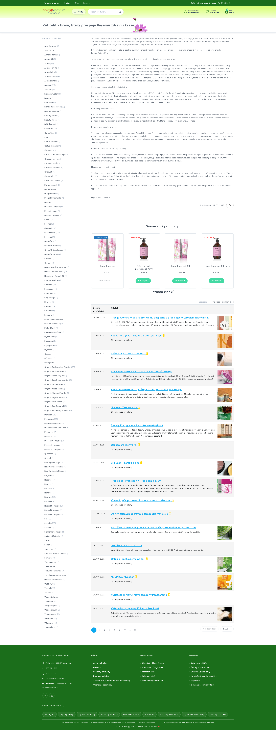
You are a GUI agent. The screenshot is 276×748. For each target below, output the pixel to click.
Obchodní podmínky (102, 684)
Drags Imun (49, 193)
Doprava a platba (101, 676)
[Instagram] (51, 695)
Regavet (48, 480)
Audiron (47, 85)
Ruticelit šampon (52, 514)
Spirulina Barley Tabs (54, 553)
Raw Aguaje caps (52, 462)
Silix (46, 518)
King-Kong (49, 297)
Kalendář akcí (148, 676)
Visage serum (50, 610)
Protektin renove (52, 445)
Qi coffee (48, 453)
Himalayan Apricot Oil (54, 276)
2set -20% (101, 237)
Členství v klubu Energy (153, 663)
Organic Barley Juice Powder (57, 367)
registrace (158, 667)
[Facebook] (45, 695)
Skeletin (48, 523)
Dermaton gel (50, 185)
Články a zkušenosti (200, 667)
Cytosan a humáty (87, 714)
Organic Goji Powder (53, 384)
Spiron (47, 544)
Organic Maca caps (53, 388)
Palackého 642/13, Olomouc (58, 663)
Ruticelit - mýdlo (52, 506)
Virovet (47, 592)
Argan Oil (48, 59)
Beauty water (50, 120)
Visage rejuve (50, 605)
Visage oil (48, 601)
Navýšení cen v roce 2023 (126, 545)
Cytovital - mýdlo (52, 180)
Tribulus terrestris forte (55, 575)
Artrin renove (50, 76)
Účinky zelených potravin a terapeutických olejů (140, 513)
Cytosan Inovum (52, 159)
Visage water (50, 614)
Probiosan (49, 419)
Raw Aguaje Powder (53, 466)
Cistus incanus (51, 146)
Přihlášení (147, 667)
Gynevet (48, 258)
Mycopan (48, 341)
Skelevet (48, 527)
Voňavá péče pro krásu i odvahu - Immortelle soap (141, 500)
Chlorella (48, 284)
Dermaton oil (50, 189)
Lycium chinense (52, 323)
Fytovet (48, 237)
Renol (47, 488)
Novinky (97, 667)
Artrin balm (49, 72)
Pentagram (49, 714)
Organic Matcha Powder (55, 393)
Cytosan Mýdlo (51, 163)
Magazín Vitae (149, 671)
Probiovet (48, 432)
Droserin (48, 202)
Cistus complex (51, 141)
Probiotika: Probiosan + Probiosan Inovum (136, 480)
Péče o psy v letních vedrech (128, 353)
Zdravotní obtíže (199, 663)
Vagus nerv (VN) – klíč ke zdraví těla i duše (136, 335)
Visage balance (51, 597)
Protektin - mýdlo (52, 440)
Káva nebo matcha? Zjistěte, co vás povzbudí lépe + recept (146, 389)
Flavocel (48, 228)
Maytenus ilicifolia (52, 332)
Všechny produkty (101, 671)
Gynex (47, 263)
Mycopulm (49, 345)
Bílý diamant (50, 124)
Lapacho (48, 315)
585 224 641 (226, 3)
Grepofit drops (51, 245)
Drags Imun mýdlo (52, 198)
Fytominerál (49, 232)
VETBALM (48, 584)
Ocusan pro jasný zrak (124, 444)
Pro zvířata (149, 714)
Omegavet (49, 362)
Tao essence (50, 562)
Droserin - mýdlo (52, 206)
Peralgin (48, 414)
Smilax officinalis (52, 536)
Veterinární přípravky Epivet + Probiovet (135, 608)
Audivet (48, 89)
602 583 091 (51, 673)
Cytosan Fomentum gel (55, 154)
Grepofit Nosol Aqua (53, 250)
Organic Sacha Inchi (53, 401)
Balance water (51, 94)
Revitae (48, 497)
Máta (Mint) (49, 328)
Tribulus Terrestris (52, 570)
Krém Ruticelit (107, 266)
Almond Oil (49, 50)
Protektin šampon (52, 449)
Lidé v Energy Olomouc (152, 680)
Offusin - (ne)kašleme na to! (128, 558)
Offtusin (48, 358)
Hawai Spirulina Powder (55, 267)
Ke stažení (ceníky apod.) (203, 676)
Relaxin (47, 484)
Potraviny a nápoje (109, 714)
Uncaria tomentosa (53, 579)
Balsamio (48, 102)
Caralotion (49, 133)
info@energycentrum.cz (205, 3)
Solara (47, 540)
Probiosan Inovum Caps (55, 427)
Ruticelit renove (51, 510)
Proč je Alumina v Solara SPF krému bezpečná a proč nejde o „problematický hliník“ (160, 317)
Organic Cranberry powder (56, 380)
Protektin (48, 436)
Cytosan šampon (52, 167)
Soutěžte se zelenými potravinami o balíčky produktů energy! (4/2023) (153, 527)
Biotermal (48, 128)
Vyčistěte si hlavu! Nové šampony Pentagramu (139, 594)
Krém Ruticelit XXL (180, 266)
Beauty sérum (50, 115)
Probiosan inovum (52, 423)
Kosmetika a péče (131, 714)
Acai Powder (50, 46)
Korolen (47, 306)
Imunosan (48, 289)
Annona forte (50, 54)
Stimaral (48, 558)
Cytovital (48, 176)
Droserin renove (51, 215)
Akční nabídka (100, 663)
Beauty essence (51, 111)
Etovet (47, 224)
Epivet (47, 219)
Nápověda (195, 680)
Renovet (48, 492)
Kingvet (47, 302)
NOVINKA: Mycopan (123, 576)
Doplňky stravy (66, 714)
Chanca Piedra (51, 280)
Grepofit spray (51, 254)
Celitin (47, 137)
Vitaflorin (48, 618)
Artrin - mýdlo (50, 68)
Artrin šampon (50, 80)
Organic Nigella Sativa (54, 397)
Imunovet (48, 293)
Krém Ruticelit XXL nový (217, 266)
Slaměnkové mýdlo (53, 532)
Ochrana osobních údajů (202, 684)
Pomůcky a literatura (169, 714)
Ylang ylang (49, 627)
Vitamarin (48, 623)
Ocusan (47, 354)
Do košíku (143, 281)
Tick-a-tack (49, 566)
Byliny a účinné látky (200, 671)
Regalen (48, 475)
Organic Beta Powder (54, 371)
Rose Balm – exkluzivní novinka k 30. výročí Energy (141, 371)
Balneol (47, 98)
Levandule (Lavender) (54, 319)
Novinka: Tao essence (124, 407)
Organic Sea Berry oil (54, 406)
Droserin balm (50, 211)
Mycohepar (49, 336)
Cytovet (48, 172)
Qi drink (47, 458)
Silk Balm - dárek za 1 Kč (125, 462)
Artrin (47, 63)
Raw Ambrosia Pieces (54, 471)
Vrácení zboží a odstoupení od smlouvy (111, 680)
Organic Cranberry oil (54, 375)
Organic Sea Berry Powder (56, 410)
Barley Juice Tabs (52, 106)
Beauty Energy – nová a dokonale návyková (137, 425)
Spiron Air (48, 549)
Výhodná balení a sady (194, 714)
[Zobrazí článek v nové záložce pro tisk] (230, 205)
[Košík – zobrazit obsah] (229, 11)
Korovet (48, 310)
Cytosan (48, 150)
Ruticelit (48, 501)
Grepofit (48, 241)
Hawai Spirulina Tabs (54, 271)
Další (226, 629)
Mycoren (48, 349)
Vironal (47, 588)
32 (135, 630)
